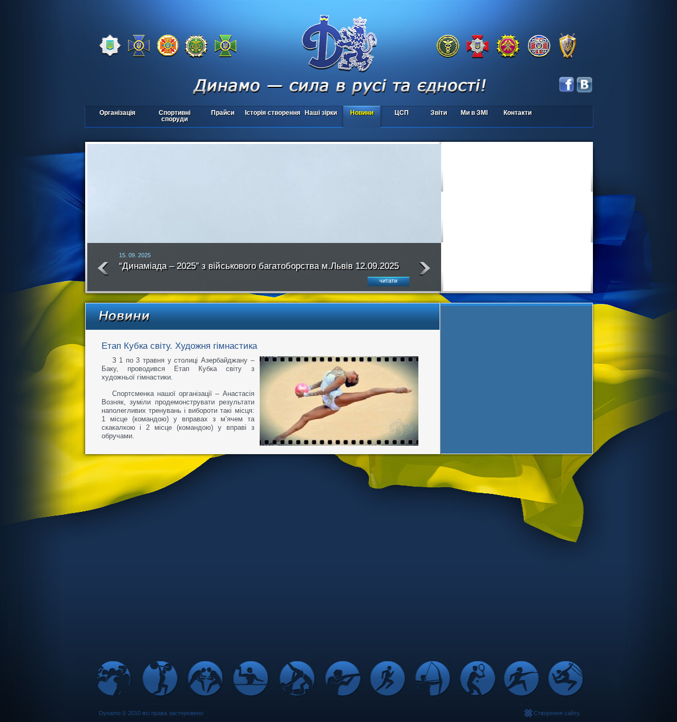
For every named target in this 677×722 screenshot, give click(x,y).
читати (388, 280)
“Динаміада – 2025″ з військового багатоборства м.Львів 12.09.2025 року (259, 270)
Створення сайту (556, 713)
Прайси (222, 112)
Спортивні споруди (174, 116)
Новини (361, 112)
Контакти (518, 112)
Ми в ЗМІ (474, 112)
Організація (117, 112)
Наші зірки (319, 113)
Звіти (439, 112)
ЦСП (395, 113)
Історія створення (272, 112)
